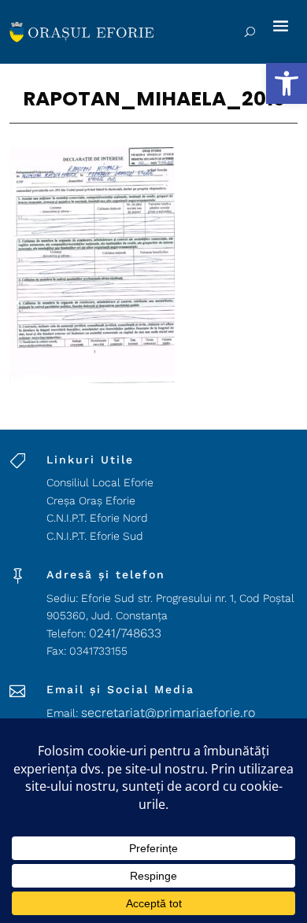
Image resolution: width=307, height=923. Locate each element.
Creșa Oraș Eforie (90, 500)
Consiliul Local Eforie (100, 482)
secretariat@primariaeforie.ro (168, 712)
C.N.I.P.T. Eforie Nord (97, 517)
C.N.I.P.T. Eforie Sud (94, 536)
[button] (286, 83)
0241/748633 (125, 633)
